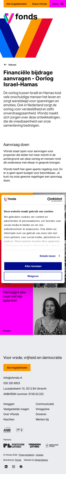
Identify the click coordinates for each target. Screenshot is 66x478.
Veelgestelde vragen (16, 409)
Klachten (8, 419)
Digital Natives (41, 460)
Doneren (41, 414)
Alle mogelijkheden (16, 3)
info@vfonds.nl (12, 378)
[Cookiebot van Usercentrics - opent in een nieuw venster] (47, 199)
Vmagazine (42, 409)
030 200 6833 (11, 383)
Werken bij (42, 419)
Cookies (39, 455)
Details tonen (48, 256)
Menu (55, 3)
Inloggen (8, 404)
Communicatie (45, 404)
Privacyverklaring (26, 455)
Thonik (18, 460)
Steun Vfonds (39, 3)
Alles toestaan (33, 266)
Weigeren (33, 276)
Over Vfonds (11, 414)
